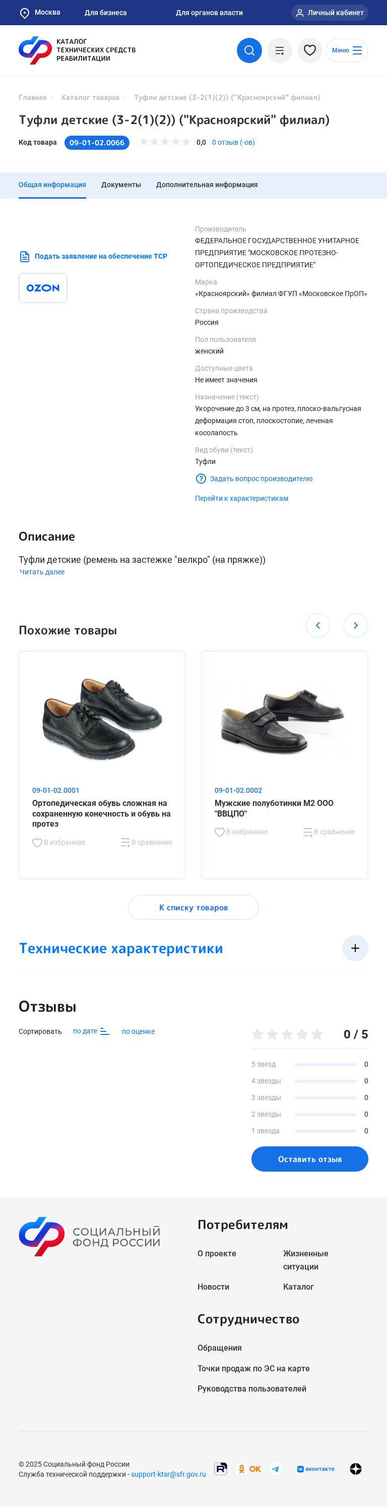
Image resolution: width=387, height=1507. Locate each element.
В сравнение (151, 842)
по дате (86, 1031)
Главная (33, 97)
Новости (213, 1287)
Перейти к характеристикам (241, 498)
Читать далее (42, 572)
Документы (121, 185)
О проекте (217, 1253)
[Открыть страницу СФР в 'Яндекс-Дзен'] (355, 1469)
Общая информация (52, 185)
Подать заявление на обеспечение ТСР (101, 256)
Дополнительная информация (207, 185)
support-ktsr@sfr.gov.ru (168, 1474)
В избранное (63, 842)
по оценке (138, 1031)
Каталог (298, 1287)
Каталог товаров (90, 97)
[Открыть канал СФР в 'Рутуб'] (220, 1468)
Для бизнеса (106, 13)
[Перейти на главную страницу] (77, 50)
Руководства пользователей (252, 1389)
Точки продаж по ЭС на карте (254, 1368)
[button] (318, 625)
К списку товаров (193, 907)
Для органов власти (209, 13)
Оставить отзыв (310, 1159)
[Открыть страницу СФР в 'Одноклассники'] (248, 1468)
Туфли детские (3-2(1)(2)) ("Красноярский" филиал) (174, 119)
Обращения (220, 1348)
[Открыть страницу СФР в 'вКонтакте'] (316, 1469)
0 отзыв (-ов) (233, 142)
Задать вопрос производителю (261, 479)
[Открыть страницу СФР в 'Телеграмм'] (275, 1468)
